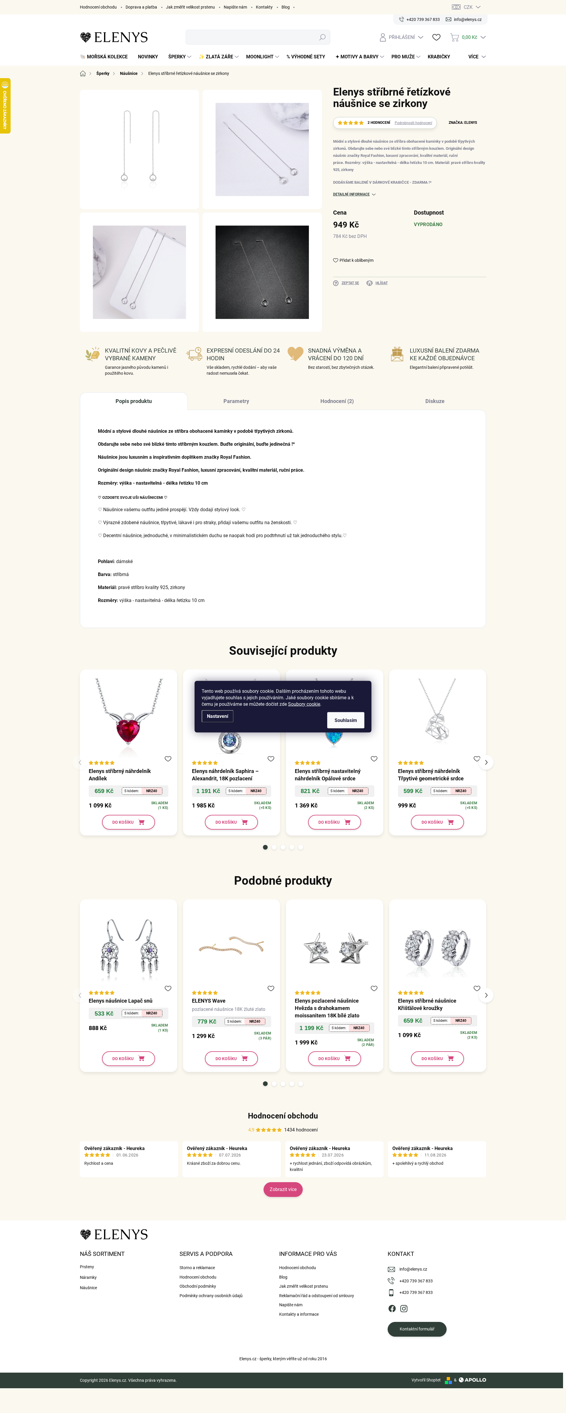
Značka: (463, 123)
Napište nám (235, 7)
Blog (286, 7)
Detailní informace (351, 194)
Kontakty (264, 7)
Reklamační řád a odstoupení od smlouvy (316, 1295)
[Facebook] (392, 1307)
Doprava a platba (141, 7)
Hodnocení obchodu (98, 7)
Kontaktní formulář (417, 1329)
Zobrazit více (283, 1189)
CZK (468, 7)
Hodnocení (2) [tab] (337, 401)
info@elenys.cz (413, 1269)
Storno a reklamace (197, 1267)
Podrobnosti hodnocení (413, 123)
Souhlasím (346, 720)
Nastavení (217, 716)
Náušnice (88, 1287)
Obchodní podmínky (198, 1286)
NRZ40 (151, 791)
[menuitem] (106, 57)
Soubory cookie (304, 704)
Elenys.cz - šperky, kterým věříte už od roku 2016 (283, 1358)
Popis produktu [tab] (134, 401)
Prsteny (87, 1266)
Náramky (88, 1277)
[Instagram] (403, 1307)
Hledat (323, 37)
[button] (265, 847)
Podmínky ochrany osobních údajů (211, 1295)
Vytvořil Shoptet (426, 1380)
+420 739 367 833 (416, 1281)
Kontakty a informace (299, 1314)
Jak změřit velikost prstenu (190, 7)
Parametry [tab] (236, 401)
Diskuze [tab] (435, 401)
